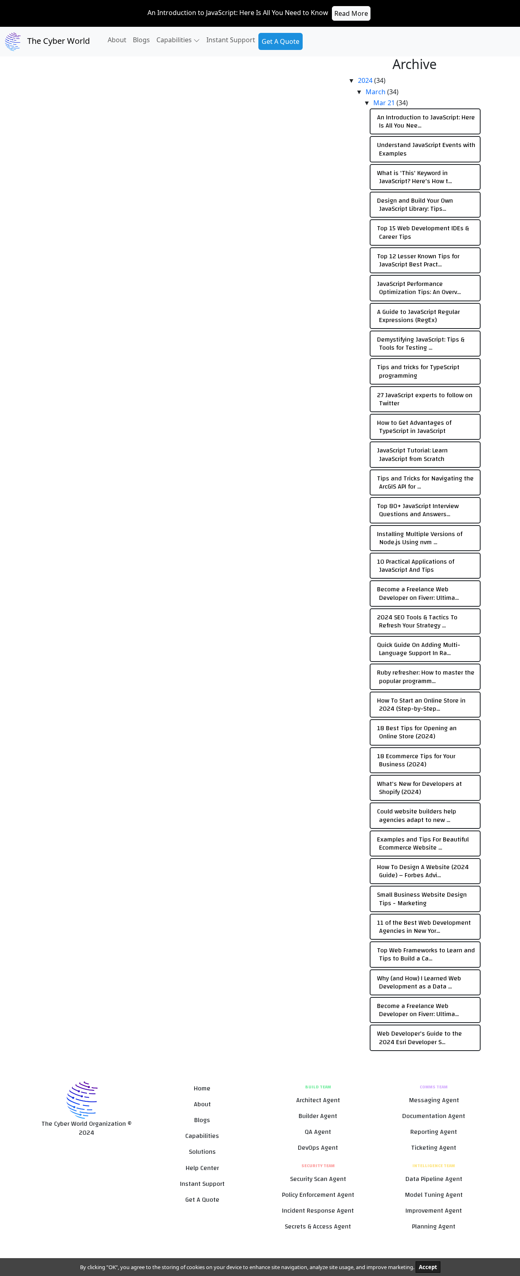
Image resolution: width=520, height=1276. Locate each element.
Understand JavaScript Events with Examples (426, 149)
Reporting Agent (433, 1132)
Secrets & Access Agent (318, 1227)
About (117, 39)
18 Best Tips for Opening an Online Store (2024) (417, 732)
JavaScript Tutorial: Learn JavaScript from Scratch (412, 454)
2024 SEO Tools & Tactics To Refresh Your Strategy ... (417, 621)
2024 (366, 80)
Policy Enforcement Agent (318, 1195)
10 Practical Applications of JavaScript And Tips (415, 566)
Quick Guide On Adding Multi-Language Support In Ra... (418, 649)
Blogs (141, 39)
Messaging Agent (434, 1100)
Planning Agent (433, 1227)
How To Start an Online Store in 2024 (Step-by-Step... (421, 704)
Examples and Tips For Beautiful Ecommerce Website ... (423, 843)
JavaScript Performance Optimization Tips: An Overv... (419, 288)
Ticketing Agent (433, 1148)
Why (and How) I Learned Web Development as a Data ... (419, 982)
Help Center (202, 1168)
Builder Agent (318, 1116)
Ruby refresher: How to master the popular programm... (425, 676)
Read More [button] (351, 13)
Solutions (202, 1152)
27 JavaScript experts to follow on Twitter (424, 399)
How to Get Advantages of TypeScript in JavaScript (414, 427)
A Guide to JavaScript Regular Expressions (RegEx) (418, 316)
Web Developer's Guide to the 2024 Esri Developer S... (419, 1037)
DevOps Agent (318, 1148)
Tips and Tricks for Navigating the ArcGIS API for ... (425, 482)
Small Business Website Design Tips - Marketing (422, 899)
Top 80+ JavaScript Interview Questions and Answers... (418, 510)
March (376, 91)
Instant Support (230, 39)
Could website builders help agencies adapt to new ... (416, 815)
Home (202, 1088)
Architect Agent (318, 1100)
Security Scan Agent (318, 1179)
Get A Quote (280, 41)
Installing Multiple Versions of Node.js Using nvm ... (419, 538)
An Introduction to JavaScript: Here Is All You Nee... (426, 121)
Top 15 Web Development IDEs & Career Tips (423, 232)
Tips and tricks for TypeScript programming (418, 371)
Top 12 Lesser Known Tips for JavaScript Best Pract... (418, 260)
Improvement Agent (433, 1211)
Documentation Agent (433, 1116)
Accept (428, 1267)
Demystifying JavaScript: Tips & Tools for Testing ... (420, 343)
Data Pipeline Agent (433, 1179)
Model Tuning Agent (434, 1195)
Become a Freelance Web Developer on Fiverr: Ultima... (418, 593)
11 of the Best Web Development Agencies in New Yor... (424, 927)
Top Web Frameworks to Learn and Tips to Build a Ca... (426, 954)
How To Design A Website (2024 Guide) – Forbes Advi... (423, 871)
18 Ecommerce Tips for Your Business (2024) (416, 760)
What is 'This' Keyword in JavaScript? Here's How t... (414, 177)
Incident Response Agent (318, 1211)
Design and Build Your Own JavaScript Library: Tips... (415, 205)
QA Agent (318, 1132)
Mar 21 (384, 102)
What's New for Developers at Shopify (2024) (419, 788)
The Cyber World (57, 40)
